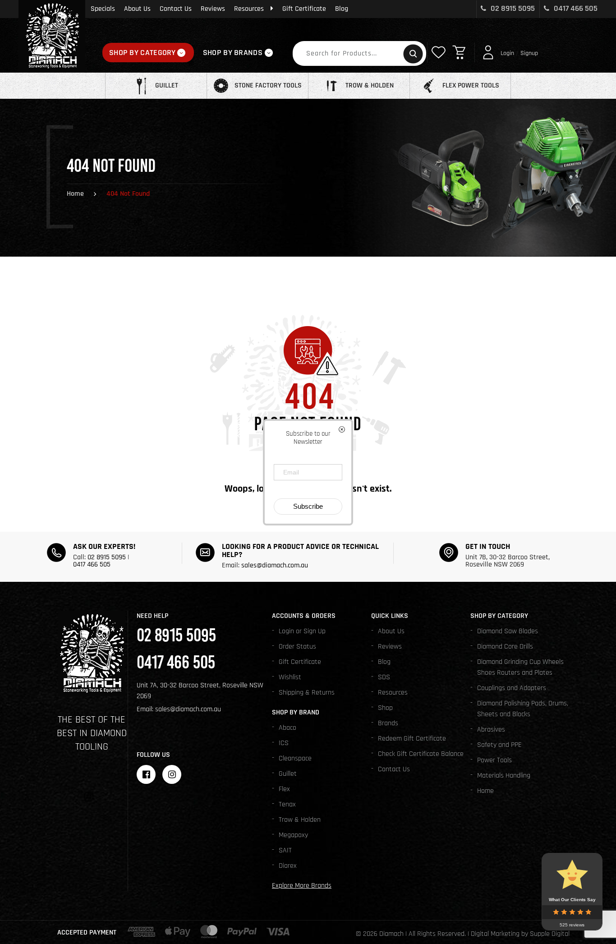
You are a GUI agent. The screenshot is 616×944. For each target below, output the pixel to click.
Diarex (288, 865)
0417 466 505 (575, 8)
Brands (388, 723)
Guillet (288, 773)
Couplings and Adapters (511, 688)
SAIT (285, 850)
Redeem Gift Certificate (412, 738)
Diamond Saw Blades (507, 631)
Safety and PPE (499, 745)
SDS (384, 677)
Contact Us (176, 9)
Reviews (213, 9)
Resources (249, 9)
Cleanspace (295, 758)
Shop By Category (142, 52)
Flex (284, 789)
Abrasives (491, 729)
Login (507, 53)
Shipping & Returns (307, 692)
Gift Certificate (304, 9)
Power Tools (494, 760)
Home (75, 193)
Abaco (287, 727)
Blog (341, 9)
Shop (385, 708)
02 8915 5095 (512, 8)
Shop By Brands (232, 52)
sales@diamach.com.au (274, 565)
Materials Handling (503, 775)
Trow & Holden (300, 819)
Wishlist (290, 677)
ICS (284, 743)
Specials (103, 9)
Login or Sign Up (302, 631)
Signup (529, 53)
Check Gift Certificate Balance (421, 754)
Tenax (287, 804)
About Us (137, 9)
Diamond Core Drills (505, 646)
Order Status (297, 646)
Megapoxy (293, 835)
